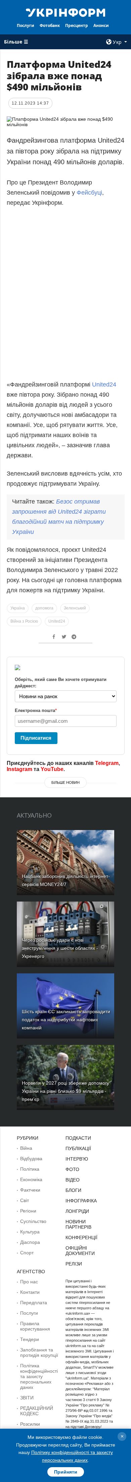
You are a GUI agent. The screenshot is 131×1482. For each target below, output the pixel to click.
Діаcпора (30, 1242)
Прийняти (65, 1472)
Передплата (33, 1302)
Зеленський (75, 608)
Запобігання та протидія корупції (39, 1352)
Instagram (19, 769)
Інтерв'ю (77, 1159)
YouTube (52, 769)
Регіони (28, 1211)
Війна (26, 1148)
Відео (73, 1179)
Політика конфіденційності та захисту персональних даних (39, 1376)
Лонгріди (77, 1211)
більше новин (65, 782)
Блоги (73, 1190)
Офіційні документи (80, 1250)
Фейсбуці (89, 192)
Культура (30, 1231)
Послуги (25, 25)
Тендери (29, 1339)
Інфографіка (81, 1200)
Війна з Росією (24, 621)
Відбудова (31, 1158)
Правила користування (35, 1326)
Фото (72, 1169)
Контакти (30, 1292)
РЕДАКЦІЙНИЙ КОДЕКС (36, 1410)
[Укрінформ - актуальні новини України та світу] (65, 12)
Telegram (107, 763)
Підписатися (35, 738)
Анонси (101, 25)
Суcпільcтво (33, 1221)
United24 (104, 384)
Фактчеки (30, 1190)
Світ (24, 1200)
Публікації (78, 1148)
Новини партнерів (78, 1224)
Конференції (81, 1237)
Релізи (74, 1263)
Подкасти (78, 1138)
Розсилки (30, 1424)
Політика (29, 1169)
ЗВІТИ (27, 1397)
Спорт (27, 1252)
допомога (44, 608)
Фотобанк (50, 25)
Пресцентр (76, 25)
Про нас (29, 1281)
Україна (17, 608)
